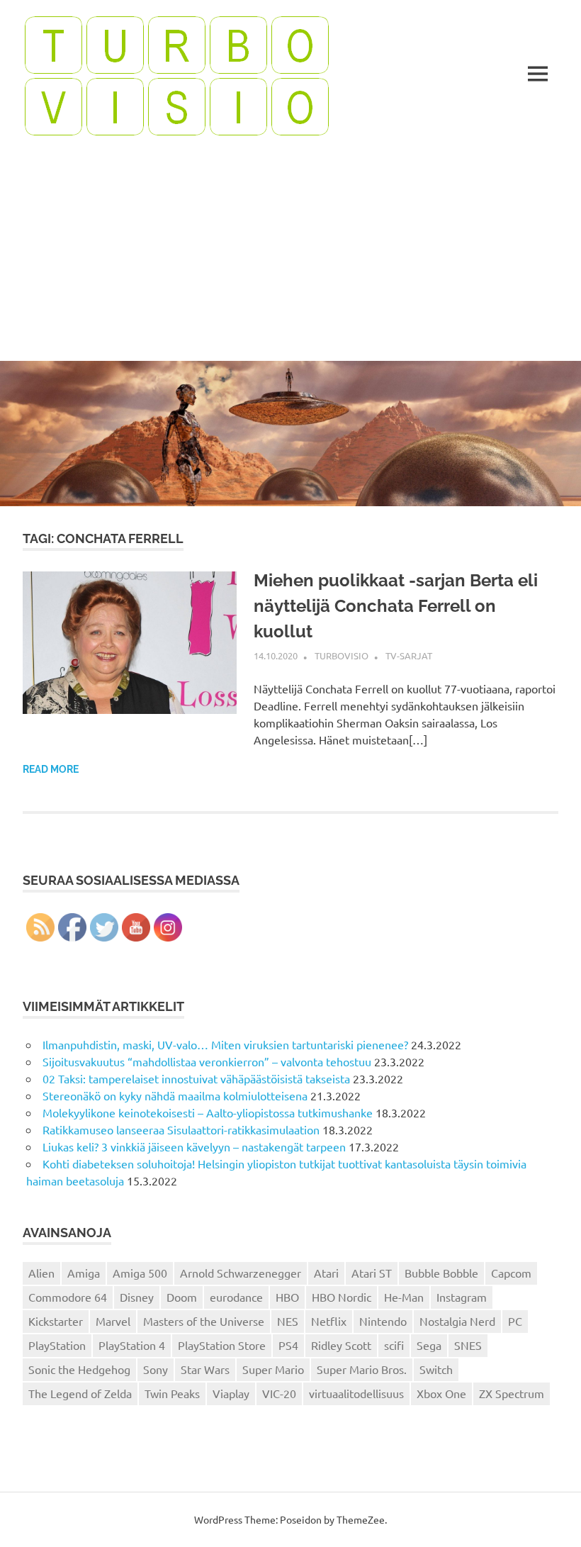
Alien (41, 1273)
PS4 (288, 1345)
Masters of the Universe (203, 1321)
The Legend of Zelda (80, 1393)
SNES (468, 1345)
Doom (182, 1297)
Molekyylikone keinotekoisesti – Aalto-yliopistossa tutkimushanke (208, 1112)
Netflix (328, 1321)
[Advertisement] (290, 254)
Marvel (113, 1321)
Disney (137, 1297)
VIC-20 (279, 1393)
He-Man (404, 1297)
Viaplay (231, 1393)
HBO (287, 1297)
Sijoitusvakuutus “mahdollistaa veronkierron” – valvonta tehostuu (207, 1061)
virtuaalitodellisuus (356, 1393)
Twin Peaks (172, 1393)
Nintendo (383, 1321)
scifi (394, 1345)
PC (515, 1321)
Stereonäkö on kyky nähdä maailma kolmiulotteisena (175, 1095)
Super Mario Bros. (362, 1369)
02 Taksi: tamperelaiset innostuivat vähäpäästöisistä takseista (196, 1078)
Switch (436, 1369)
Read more (51, 769)
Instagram (461, 1297)
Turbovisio (341, 655)
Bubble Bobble (441, 1273)
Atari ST (371, 1273)
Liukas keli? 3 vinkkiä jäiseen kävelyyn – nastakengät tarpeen (194, 1146)
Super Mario (273, 1369)
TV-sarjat (408, 655)
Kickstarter (55, 1321)
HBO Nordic (341, 1297)
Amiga (83, 1273)
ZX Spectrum (511, 1393)
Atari (326, 1273)
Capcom (511, 1273)
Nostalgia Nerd (457, 1321)
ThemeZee (361, 1519)
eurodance (236, 1297)
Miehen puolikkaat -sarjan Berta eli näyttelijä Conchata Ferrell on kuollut (396, 606)
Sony (155, 1369)
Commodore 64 (67, 1297)
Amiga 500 (140, 1273)
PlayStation (57, 1345)
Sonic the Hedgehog (79, 1369)
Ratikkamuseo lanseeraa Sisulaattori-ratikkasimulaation (181, 1129)
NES (287, 1321)
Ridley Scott (341, 1345)
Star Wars (205, 1369)
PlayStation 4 (131, 1345)
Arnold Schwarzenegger (240, 1273)
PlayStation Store (222, 1345)
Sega (429, 1345)
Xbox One (441, 1393)
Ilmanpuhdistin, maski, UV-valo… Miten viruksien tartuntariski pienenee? (225, 1044)
